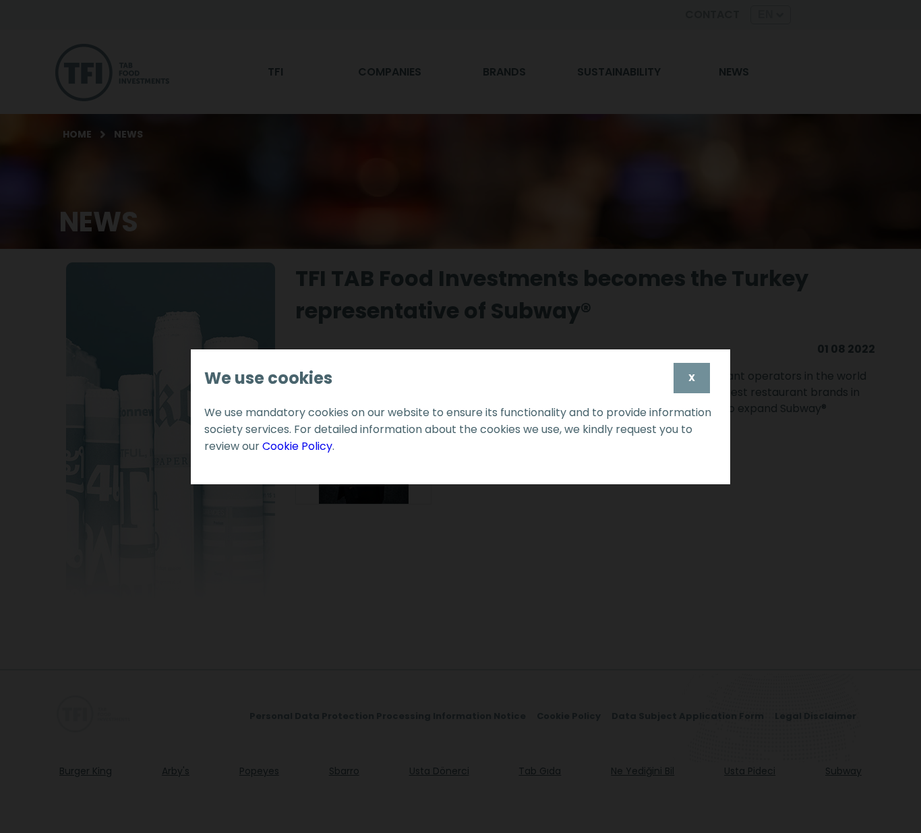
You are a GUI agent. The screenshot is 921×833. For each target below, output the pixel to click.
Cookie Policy (297, 446)
